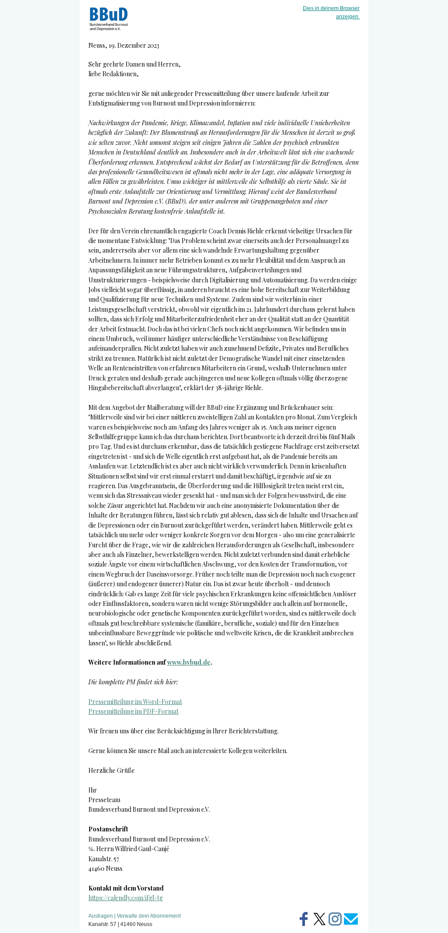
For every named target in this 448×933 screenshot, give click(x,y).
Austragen (100, 916)
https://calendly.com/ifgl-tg (125, 898)
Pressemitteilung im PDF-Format (133, 711)
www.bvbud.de (188, 662)
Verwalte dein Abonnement (149, 916)
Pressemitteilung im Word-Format (135, 701)
